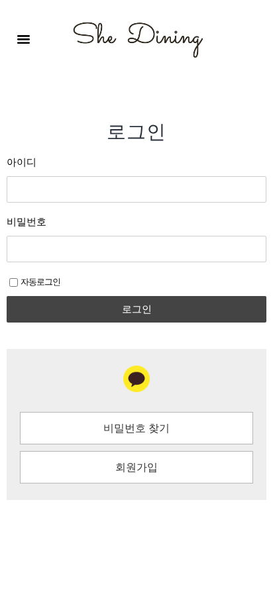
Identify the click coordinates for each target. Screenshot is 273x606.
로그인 (137, 309)
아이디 (21, 163)
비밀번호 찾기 (136, 429)
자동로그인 (40, 282)
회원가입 (136, 468)
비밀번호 (26, 223)
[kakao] (136, 378)
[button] (23, 39)
